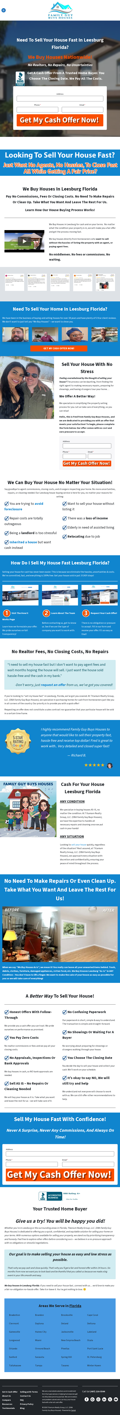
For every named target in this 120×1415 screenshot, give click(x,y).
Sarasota (39, 1357)
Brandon (39, 1315)
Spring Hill (66, 1357)
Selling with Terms (29, 1391)
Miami (38, 1340)
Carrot (73, 1410)
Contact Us (25, 1396)
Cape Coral (92, 1315)
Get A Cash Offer (10, 1391)
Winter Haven (94, 1365)
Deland (64, 1323)
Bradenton (14, 1315)
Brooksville (67, 1315)
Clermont (14, 1323)
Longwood (14, 1340)
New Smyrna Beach (70, 1340)
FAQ (22, 1400)
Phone (37, 105)
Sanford (13, 1357)
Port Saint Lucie (95, 1348)
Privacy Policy (26, 1404)
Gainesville (14, 1331)
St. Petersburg (94, 1357)
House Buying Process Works (71, 210)
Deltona (91, 1323)
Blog (22, 1408)
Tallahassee (15, 1365)
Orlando (13, 1348)
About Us (6, 1396)
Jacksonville (67, 1331)
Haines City (40, 1331)
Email (82, 105)
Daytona (39, 1323)
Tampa (38, 1365)
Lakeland (91, 1331)
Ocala (90, 1340)
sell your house (78, 844)
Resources (7, 1404)
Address (60, 94)
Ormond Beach (42, 1348)
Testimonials (8, 1408)
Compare (6, 1400)
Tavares (65, 1365)
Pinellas (65, 1348)
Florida (75, 1305)
